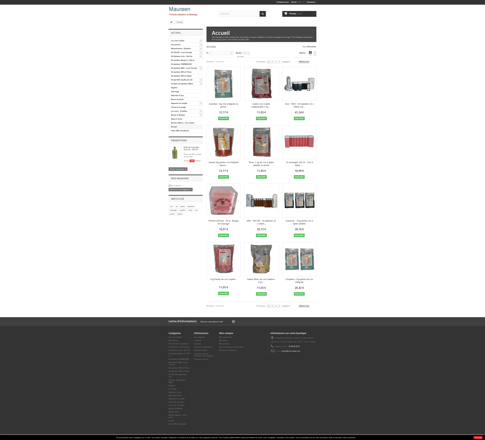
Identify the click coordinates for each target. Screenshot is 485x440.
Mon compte (226, 333)
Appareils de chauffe (179, 103)
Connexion (311, 2)
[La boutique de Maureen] (192, 11)
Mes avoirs (223, 340)
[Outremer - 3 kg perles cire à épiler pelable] (299, 200)
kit (177, 206)
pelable (182, 210)
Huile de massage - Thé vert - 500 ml (192, 148)
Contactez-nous (283, 2)
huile (190, 210)
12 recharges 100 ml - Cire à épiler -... (299, 163)
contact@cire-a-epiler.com (290, 351)
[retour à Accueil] (171, 22)
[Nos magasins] (186, 185)
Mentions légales (200, 350)
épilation (191, 206)
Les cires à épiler (177, 41)
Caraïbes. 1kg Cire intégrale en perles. (223, 105)
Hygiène (174, 88)
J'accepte (478, 437)
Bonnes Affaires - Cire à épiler (182, 123)
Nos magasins (180, 178)
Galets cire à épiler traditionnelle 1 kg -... (261, 105)
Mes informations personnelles (231, 347)
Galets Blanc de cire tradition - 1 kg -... (261, 280)
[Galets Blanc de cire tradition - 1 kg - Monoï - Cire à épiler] (261, 259)
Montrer (239, 53)
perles (172, 214)
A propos (197, 344)
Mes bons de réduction (228, 350)
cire (171, 206)
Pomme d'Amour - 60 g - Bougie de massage (224, 222)
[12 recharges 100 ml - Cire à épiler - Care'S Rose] (299, 142)
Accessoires (175, 45)
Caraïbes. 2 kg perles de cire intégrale (299, 280)
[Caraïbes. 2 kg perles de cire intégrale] (299, 259)
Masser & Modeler (178, 115)
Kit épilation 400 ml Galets (181, 76)
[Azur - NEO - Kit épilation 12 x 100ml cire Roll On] (299, 84)
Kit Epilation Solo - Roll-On (181, 56)
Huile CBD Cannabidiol (180, 131)
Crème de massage (178, 107)
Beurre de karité (177, 99)
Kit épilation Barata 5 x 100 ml (182, 60)
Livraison (197, 340)
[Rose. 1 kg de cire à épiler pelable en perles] (261, 142)
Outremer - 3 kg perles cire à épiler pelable (299, 222)
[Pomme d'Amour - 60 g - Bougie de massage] (223, 200)
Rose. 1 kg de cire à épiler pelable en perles (261, 163)
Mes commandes (225, 337)
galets (180, 214)
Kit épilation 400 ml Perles (181, 72)
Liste (314, 55)
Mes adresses (224, 344)
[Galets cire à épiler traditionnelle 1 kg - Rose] (261, 84)
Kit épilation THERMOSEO (181, 64)
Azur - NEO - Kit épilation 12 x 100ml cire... (299, 105)
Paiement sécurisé (201, 359)
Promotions (179, 140)
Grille (310, 55)
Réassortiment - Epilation (181, 48)
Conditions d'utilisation (203, 347)
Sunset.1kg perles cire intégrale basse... (223, 163)
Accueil (174, 127)
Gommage (175, 92)
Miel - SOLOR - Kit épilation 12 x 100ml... (261, 222)
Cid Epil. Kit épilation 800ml (182, 84)
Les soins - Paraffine (179, 111)
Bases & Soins (176, 119)
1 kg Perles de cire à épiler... (223, 279)
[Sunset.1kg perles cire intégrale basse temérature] (223, 142)
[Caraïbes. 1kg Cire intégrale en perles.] (223, 84)
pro (196, 210)
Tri (208, 53)
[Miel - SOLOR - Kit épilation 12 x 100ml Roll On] (261, 200)
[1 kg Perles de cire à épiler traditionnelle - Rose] (223, 259)
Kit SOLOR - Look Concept (181, 52)
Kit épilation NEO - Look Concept (184, 68)
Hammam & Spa (177, 95)
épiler (182, 206)
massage (173, 210)
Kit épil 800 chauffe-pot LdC (182, 80)
